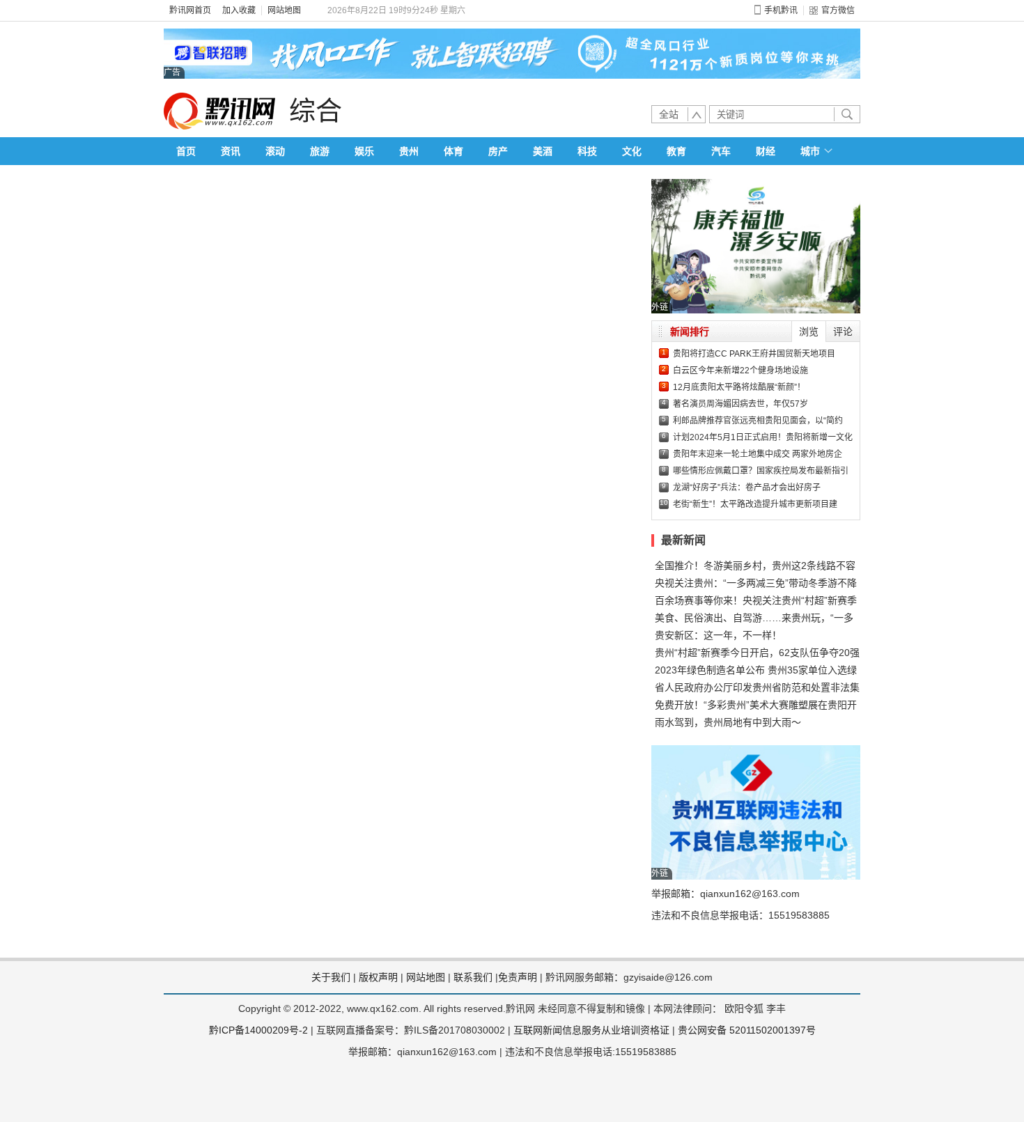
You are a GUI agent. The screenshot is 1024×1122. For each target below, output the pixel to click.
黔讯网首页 (190, 10)
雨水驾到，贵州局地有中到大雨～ (728, 722)
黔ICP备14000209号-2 (258, 1030)
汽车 (721, 151)
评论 (843, 331)
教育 (676, 151)
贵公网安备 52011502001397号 (747, 1030)
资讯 (230, 151)
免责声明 (517, 977)
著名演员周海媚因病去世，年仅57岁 (740, 404)
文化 (632, 151)
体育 (453, 151)
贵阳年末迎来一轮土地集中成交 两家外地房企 (757, 454)
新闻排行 (689, 331)
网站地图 (284, 10)
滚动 (275, 151)
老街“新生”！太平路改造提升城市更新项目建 (755, 504)
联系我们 (472, 977)
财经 (765, 151)
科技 (587, 151)
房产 (498, 151)
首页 (186, 151)
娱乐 (364, 151)
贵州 (409, 151)
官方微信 (838, 10)
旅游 (319, 151)
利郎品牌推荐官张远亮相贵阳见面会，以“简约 (758, 421)
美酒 (542, 151)
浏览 (809, 331)
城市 (810, 151)
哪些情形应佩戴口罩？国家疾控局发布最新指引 (760, 471)
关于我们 (330, 977)
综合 (315, 110)
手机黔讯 (781, 10)
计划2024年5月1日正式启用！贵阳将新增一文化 (763, 437)
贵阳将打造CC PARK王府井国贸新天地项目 (754, 354)
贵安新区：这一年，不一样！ (718, 635)
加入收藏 (239, 10)
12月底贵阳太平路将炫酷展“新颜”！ (739, 387)
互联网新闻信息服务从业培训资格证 (591, 1030)
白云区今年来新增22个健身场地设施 (740, 370)
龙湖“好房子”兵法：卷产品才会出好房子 (747, 487)
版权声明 (378, 977)
